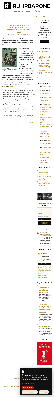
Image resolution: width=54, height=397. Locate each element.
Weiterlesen (30, 122)
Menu (5, 16)
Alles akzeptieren (28, 387)
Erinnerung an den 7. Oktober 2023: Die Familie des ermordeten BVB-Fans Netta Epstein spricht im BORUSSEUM (45, 68)
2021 (43, 270)
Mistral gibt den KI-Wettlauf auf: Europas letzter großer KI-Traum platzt (45, 178)
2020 (46, 270)
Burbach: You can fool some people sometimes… (46, 235)
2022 (39, 270)
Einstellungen (44, 392)
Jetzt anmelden (44, 41)
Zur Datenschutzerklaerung (29, 383)
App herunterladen (44, 219)
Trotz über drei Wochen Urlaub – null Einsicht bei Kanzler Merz (44, 57)
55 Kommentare (26, 34)
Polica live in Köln (43, 75)
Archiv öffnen (44, 263)
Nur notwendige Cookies (30, 392)
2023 (49, 267)
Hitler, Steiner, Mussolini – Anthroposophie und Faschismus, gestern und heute (18, 28)
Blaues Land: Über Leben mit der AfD (45, 73)
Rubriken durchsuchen (43, 273)
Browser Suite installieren (44, 223)
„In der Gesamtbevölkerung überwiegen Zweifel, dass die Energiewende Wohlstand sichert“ (45, 289)
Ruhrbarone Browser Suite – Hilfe (11, 389)
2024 (46, 267)
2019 (49, 270)
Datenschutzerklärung (16, 386)
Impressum (5, 386)
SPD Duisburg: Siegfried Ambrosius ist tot (44, 136)
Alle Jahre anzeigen (42, 277)
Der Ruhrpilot (42, 78)
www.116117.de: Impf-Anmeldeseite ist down (44, 325)
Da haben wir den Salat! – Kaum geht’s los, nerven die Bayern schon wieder (45, 62)
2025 (43, 267)
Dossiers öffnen (42, 275)
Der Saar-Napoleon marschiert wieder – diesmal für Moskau (45, 52)
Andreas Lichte (12, 86)
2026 (39, 267)
